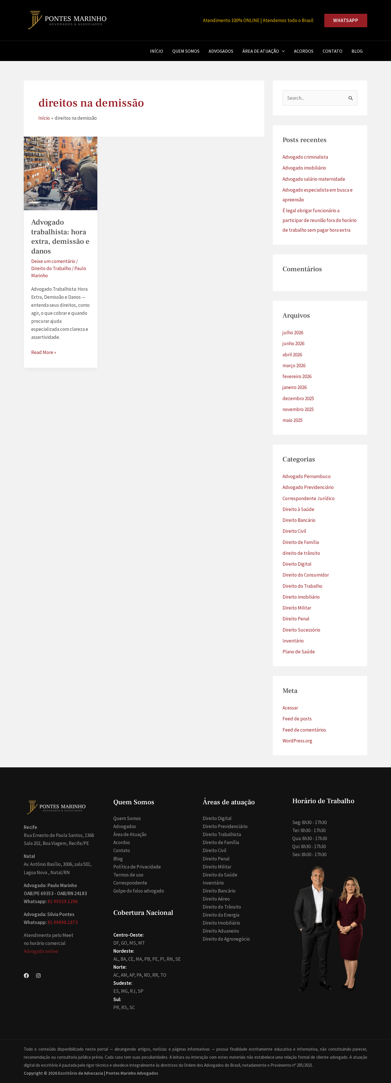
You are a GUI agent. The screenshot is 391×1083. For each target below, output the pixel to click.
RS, (125, 1007)
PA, (140, 975)
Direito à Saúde (298, 509)
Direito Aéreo (216, 899)
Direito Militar (297, 608)
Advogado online (41, 951)
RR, (155, 975)
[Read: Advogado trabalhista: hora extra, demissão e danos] (60, 173)
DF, (116, 943)
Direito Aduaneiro (221, 931)
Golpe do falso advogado (138, 891)
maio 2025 (293, 420)
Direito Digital (297, 564)
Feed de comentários (304, 730)
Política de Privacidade (137, 867)
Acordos (303, 51)
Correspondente (130, 883)
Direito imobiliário (301, 597)
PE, (155, 959)
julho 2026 (293, 332)
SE (178, 959)
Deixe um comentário (53, 261)
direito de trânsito (301, 553)
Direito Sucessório (301, 630)
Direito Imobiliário (221, 923)
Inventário (293, 641)
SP (140, 991)
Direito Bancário (299, 520)
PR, (117, 1007)
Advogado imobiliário (304, 168)
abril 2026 (292, 354)
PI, (163, 959)
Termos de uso (128, 875)
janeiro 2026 (295, 387)
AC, (116, 975)
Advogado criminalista (305, 157)
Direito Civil (294, 531)
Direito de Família (301, 542)
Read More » (43, 352)
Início (156, 51)
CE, (131, 959)
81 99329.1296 (63, 901)
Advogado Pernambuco (307, 476)
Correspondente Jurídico (309, 498)
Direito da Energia (221, 915)
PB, (147, 959)
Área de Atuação (260, 51)
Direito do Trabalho (51, 268)
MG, (125, 991)
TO (163, 975)
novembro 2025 (298, 409)
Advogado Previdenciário (308, 487)
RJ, (133, 991)
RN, (170, 959)
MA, (139, 959)
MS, (133, 943)
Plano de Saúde (299, 651)
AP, (132, 975)
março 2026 (294, 365)
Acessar (290, 708)
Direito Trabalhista (222, 834)
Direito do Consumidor (306, 575)
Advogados (221, 51)
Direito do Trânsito (222, 907)
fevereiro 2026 (297, 376)
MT (141, 943)
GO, (125, 943)
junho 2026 (293, 343)
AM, (125, 975)
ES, (116, 991)
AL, (116, 959)
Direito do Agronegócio (226, 939)
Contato (332, 51)
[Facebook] (26, 975)
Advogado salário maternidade (314, 179)
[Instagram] (38, 975)
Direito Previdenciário (225, 826)
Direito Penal (296, 619)
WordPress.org (297, 741)
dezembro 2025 (298, 398)
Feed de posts (297, 719)
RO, (147, 975)
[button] (343, 20)
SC (132, 1007)
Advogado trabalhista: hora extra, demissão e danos (60, 236)
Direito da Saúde (220, 875)
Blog (357, 51)
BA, (124, 959)
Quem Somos (186, 51)
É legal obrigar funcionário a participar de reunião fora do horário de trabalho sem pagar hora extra (320, 220)
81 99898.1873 (63, 922)
